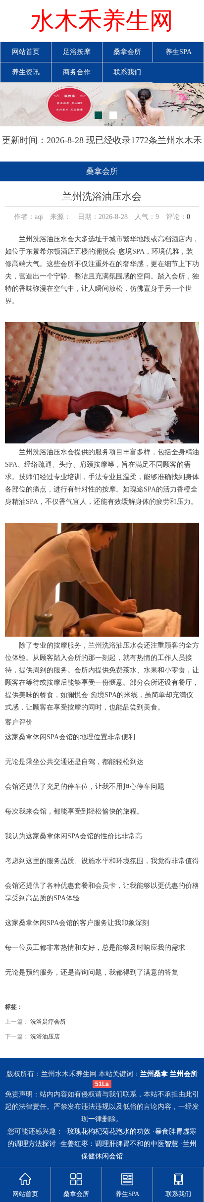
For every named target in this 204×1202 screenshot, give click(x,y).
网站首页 (26, 51)
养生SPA (178, 51)
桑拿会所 (127, 51)
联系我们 (127, 72)
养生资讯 (26, 72)
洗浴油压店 (45, 1036)
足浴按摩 (77, 51)
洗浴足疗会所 (48, 1021)
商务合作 (77, 72)
